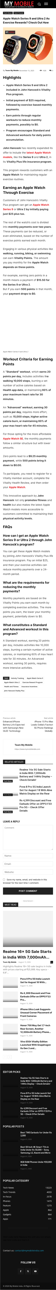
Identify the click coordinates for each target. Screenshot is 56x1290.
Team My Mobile (12, 70)
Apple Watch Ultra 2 (12, 682)
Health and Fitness (11, 686)
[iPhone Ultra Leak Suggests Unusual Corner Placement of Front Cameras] (10, 1013)
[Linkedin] (20, 705)
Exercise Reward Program (33, 682)
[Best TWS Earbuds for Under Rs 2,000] (10, 1136)
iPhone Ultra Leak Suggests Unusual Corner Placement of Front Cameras (36, 1012)
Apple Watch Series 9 (35, 678)
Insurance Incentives (29, 686)
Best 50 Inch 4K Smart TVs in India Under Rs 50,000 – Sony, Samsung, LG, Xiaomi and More (35, 1150)
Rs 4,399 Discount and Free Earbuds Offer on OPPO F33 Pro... (35, 996)
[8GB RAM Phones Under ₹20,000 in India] (10, 1166)
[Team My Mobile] (8, 747)
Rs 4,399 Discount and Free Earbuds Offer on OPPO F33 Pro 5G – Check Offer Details (36, 1111)
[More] (40, 705)
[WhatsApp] (27, 705)
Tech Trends (18, 13)
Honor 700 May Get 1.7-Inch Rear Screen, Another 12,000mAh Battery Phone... (35, 1028)
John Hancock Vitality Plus (14, 691)
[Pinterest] (33, 705)
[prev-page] (5, 1057)
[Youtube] (35, 1271)
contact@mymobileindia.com (29, 1250)
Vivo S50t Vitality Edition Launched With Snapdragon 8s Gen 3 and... (35, 1045)
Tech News (8, 13)
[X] (13, 705)
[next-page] (9, 1057)
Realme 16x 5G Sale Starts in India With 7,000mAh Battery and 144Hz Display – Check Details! (36, 1081)
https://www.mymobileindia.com (27, 749)
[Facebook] (6, 705)
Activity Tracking (17, 678)
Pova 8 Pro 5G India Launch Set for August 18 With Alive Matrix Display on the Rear (36, 790)
